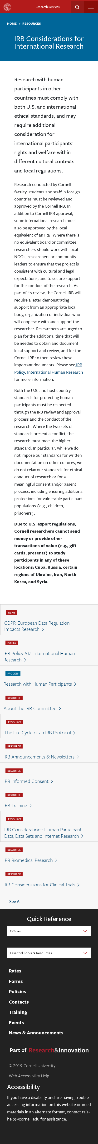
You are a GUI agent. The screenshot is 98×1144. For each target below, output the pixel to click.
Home (12, 24)
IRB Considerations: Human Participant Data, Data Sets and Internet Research (43, 832)
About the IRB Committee (30, 708)
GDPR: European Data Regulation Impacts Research (37, 626)
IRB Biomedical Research (28, 860)
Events (16, 1022)
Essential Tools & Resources (31, 952)
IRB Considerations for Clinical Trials (39, 884)
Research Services (47, 7)
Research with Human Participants (38, 684)
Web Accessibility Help (29, 1076)
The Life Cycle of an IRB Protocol (37, 732)
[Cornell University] (7, 7)
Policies (17, 991)
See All (15, 901)
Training (18, 1012)
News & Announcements (36, 1033)
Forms (16, 981)
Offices (15, 931)
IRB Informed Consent (26, 781)
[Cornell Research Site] (57, 1049)
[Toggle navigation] (90, 6)
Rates (15, 971)
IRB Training (15, 805)
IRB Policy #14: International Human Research (39, 656)
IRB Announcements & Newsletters (39, 756)
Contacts (19, 1002)
